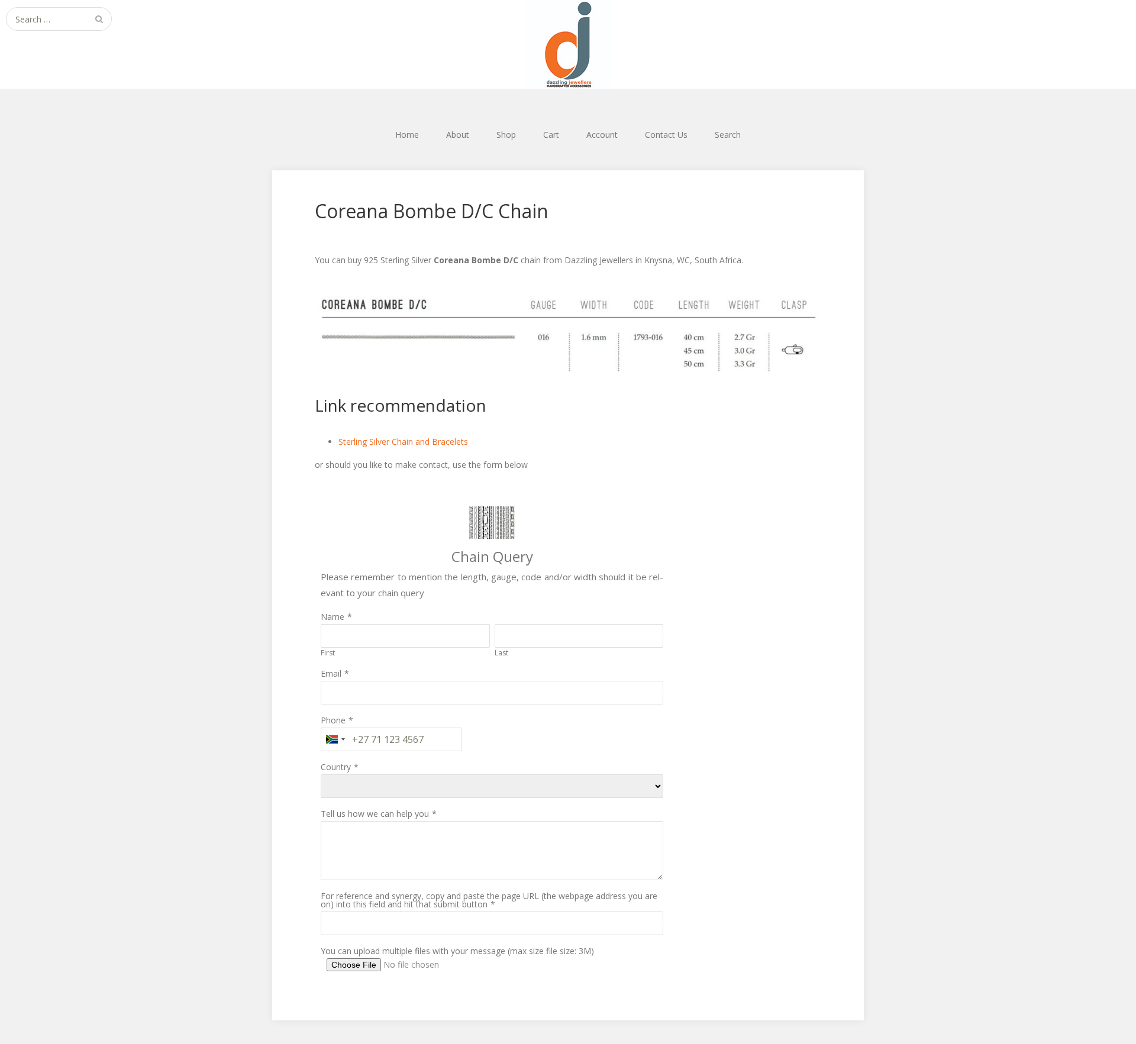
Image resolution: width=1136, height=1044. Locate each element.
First (328, 653)
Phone (333, 720)
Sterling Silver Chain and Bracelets (403, 441)
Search (728, 134)
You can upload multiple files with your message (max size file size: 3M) (457, 950)
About (457, 134)
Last (501, 653)
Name (332, 616)
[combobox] (334, 739)
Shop (506, 134)
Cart (551, 134)
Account (602, 134)
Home (407, 134)
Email (331, 673)
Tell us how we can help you (375, 813)
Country (336, 767)
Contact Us (666, 134)
